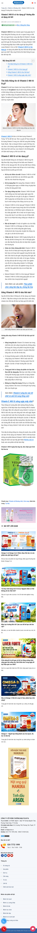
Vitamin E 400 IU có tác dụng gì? (18, 69)
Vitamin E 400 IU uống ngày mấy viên (17, 401)
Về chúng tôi (6, 865)
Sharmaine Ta (17, 22)
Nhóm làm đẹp (7, 913)
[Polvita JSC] (18, 3)
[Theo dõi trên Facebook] (2, 855)
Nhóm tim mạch (7, 899)
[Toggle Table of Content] (32, 60)
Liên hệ (5, 883)
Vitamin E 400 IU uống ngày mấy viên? (19, 75)
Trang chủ (4, 8)
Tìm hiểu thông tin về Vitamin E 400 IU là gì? (20, 65)
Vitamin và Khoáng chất (14, 8)
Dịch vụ (5, 873)
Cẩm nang (26, 501)
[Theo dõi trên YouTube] (11, 855)
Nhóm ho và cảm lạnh (9, 917)
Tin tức (5, 880)
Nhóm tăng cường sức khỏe (10, 920)
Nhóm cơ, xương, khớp (9, 902)
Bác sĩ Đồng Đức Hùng (23, 25)
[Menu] (2, 3)
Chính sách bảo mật (8, 887)
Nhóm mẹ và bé (7, 910)
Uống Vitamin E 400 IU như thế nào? (19, 72)
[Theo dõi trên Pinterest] (8, 855)
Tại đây (7, 503)
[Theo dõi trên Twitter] (5, 855)
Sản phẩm (5, 869)
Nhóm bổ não (6, 906)
